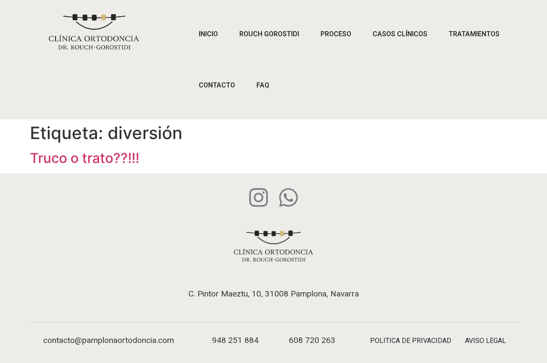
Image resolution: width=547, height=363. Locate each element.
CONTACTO (217, 85)
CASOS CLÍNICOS (400, 34)
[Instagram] (258, 197)
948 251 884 (235, 340)
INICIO (208, 34)
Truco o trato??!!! (84, 158)
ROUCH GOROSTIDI (269, 34)
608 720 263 (312, 340)
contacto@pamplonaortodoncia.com (108, 340)
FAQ (262, 85)
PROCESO (336, 34)
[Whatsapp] (288, 197)
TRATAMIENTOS (474, 34)
